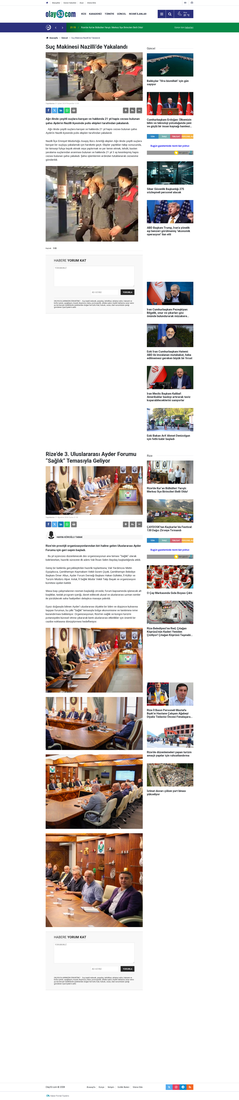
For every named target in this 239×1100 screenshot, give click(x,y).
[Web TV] (185, 2)
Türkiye (109, 13)
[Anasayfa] (47, 3)
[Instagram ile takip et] (176, 1087)
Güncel (121, 13)
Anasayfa (53, 38)
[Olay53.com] (61, 13)
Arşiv (82, 3)
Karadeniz (95, 13)
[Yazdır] (74, 110)
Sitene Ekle (91, 3)
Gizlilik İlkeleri (123, 1087)
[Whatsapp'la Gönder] (67, 110)
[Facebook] (48, 110)
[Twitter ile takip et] (169, 1087)
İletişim (111, 1087)
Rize (83, 13)
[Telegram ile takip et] (183, 1087)
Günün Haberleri (69, 3)
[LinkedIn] (61, 110)
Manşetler (56, 3)
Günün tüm (183, 27)
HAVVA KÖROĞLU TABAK (69, 537)
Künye (101, 1087)
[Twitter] (54, 110)
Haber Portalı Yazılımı (59, 1096)
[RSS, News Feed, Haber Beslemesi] (189, 1087)
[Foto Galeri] (191, 2)
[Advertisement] (32, 73)
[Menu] (161, 14)
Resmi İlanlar (137, 13)
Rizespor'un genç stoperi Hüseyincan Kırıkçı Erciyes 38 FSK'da (111, 27)
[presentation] (55, 27)
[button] (125, 110)
